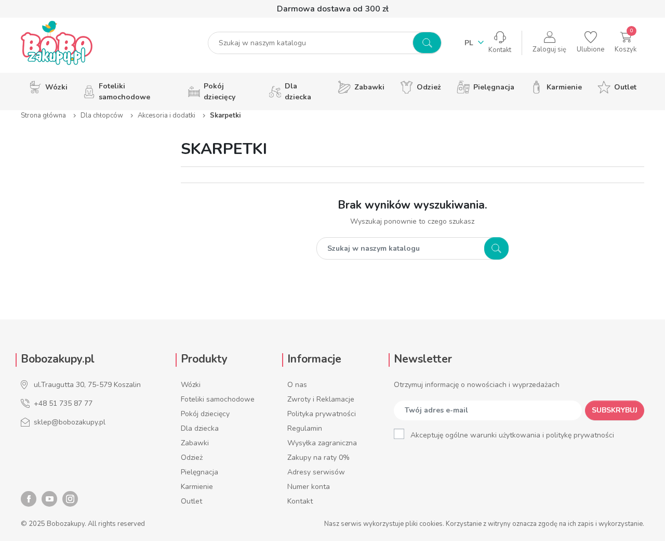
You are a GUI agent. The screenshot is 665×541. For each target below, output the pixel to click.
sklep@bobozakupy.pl (69, 422)
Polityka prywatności (321, 414)
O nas (297, 385)
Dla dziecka (200, 428)
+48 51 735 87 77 (63, 403)
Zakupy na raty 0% (318, 457)
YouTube (49, 499)
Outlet (191, 501)
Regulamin (304, 428)
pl (469, 43)
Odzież (192, 457)
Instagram (70, 499)
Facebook (28, 499)
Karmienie (197, 487)
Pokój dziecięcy (205, 414)
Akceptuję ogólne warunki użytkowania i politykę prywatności (512, 435)
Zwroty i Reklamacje (320, 399)
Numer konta (308, 487)
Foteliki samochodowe (218, 399)
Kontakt (300, 501)
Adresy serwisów (316, 472)
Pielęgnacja (199, 472)
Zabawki (195, 443)
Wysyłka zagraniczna (322, 443)
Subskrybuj (614, 410)
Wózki (191, 385)
